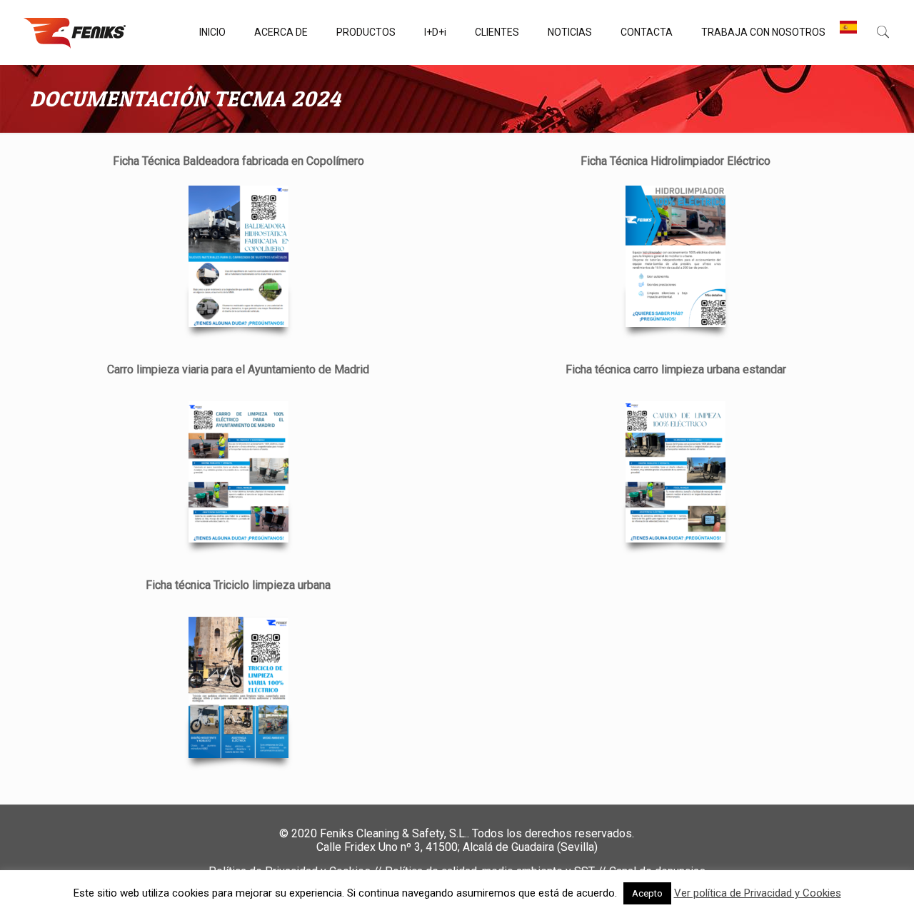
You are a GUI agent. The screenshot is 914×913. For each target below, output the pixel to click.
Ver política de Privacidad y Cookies (757, 893)
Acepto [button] (647, 893)
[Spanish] (848, 32)
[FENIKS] (75, 32)
